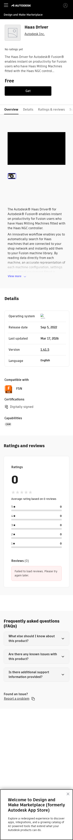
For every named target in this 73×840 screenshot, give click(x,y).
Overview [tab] (11, 109)
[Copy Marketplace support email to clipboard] (33, 699)
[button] (36, 638)
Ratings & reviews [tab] (51, 109)
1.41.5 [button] (44, 349)
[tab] (12, 181)
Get (28, 91)
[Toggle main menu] (6, 5)
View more (14, 276)
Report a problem (16, 699)
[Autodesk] (21, 5)
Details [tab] (28, 109)
